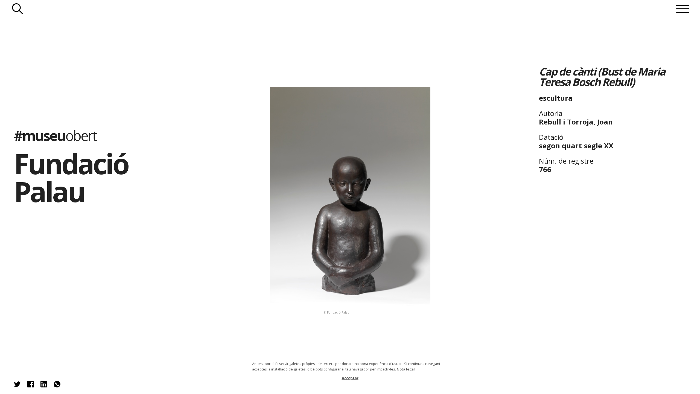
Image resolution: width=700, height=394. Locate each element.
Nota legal (406, 369)
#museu (55, 135)
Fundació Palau (71, 177)
